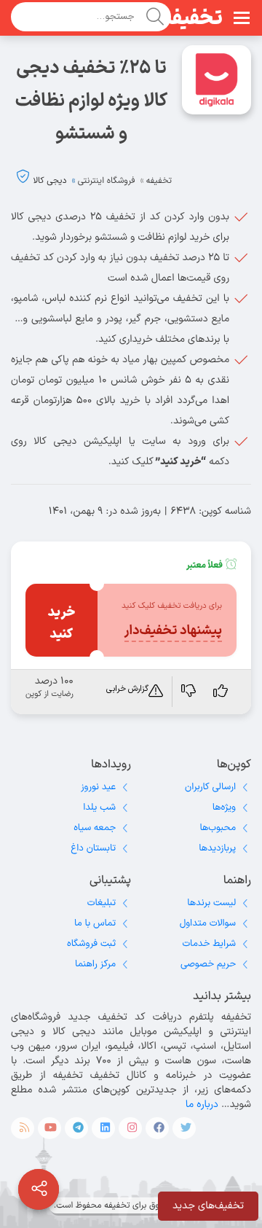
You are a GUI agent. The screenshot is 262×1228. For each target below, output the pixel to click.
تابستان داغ (93, 848)
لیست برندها (211, 903)
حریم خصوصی (208, 964)
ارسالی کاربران (210, 787)
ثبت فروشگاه (91, 943)
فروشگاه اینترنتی (106, 180)
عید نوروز (98, 787)
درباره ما (202, 1104)
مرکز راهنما (95, 964)
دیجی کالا (50, 180)
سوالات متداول (208, 923)
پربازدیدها (217, 848)
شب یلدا (99, 807)
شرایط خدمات (209, 943)
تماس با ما (95, 923)
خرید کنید (61, 623)
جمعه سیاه (95, 828)
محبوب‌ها (217, 828)
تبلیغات (101, 903)
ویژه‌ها (224, 807)
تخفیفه (192, 19)
